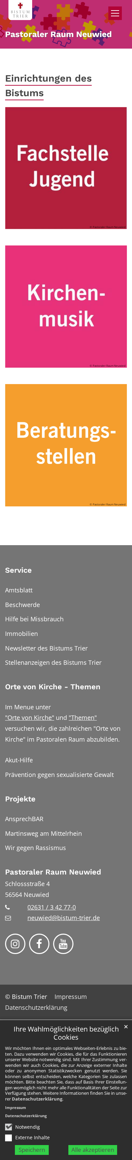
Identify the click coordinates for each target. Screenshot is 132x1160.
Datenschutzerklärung (37, 1099)
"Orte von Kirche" (29, 717)
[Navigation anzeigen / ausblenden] (115, 13)
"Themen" (83, 717)
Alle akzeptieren (92, 1150)
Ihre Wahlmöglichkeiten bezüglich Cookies (66, 1033)
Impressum (15, 1107)
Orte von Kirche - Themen (53, 686)
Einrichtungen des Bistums (48, 85)
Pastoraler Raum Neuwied (53, 872)
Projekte (20, 799)
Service (18, 570)
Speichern (32, 1150)
